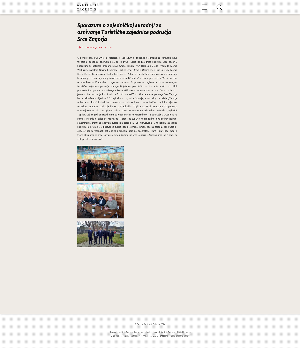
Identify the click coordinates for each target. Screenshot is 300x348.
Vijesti (80, 47)
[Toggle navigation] (204, 7)
